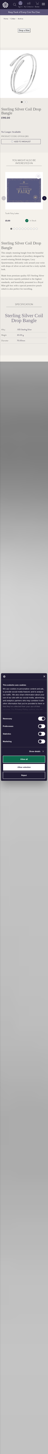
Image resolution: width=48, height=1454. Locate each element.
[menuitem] (14, 4)
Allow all (24, 759)
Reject (24, 775)
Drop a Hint (24, 30)
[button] (43, 4)
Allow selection (24, 767)
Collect (12, 18)
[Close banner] (44, 676)
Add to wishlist (22, 141)
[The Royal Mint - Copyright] (5, 4)
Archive (20, 18)
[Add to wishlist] (38, 176)
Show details (34, 751)
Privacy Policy (21, 709)
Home (6, 18)
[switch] (41, 726)
